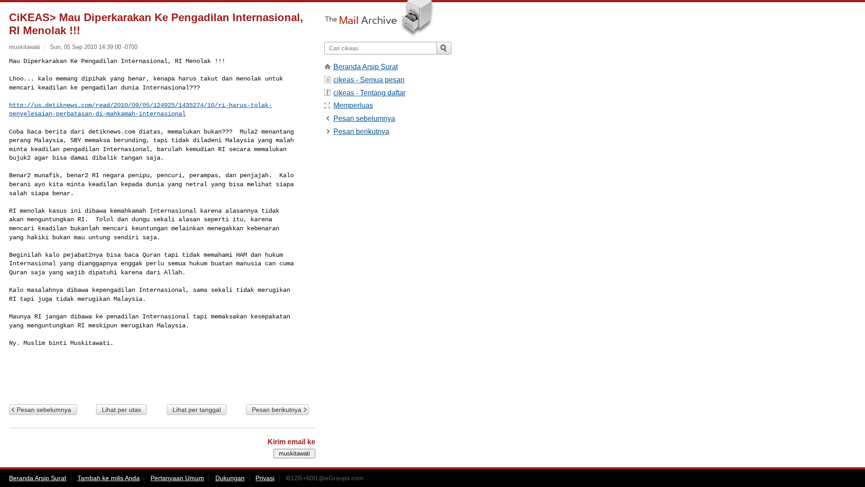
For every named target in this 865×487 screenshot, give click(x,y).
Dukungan (230, 478)
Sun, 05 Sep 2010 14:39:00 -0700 (93, 47)
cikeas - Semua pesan (369, 80)
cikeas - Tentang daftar (369, 93)
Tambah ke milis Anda (108, 478)
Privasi (264, 478)
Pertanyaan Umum (177, 478)
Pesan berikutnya (276, 409)
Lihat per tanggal (197, 409)
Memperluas (353, 105)
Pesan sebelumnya (44, 409)
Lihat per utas (121, 409)
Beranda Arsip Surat (365, 67)
